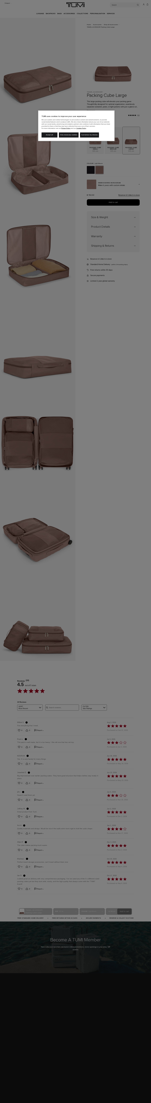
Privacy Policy (65, 128)
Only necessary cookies (68, 135)
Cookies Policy (81, 128)
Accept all (49, 135)
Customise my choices (89, 135)
